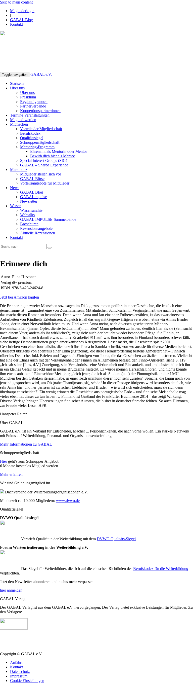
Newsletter (28, 201)
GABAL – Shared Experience (44, 165)
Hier (3, 461)
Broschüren (29, 224)
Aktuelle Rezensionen (37, 233)
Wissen (15, 206)
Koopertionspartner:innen (40, 111)
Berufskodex (30, 133)
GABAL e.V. (41, 74)
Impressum (18, 676)
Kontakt (16, 24)
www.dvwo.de (68, 500)
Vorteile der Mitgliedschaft (41, 129)
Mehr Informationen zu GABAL (26, 444)
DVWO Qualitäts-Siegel (116, 539)
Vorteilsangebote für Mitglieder (44, 183)
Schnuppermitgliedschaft (39, 142)
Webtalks (27, 215)
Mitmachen (19, 124)
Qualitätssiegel (31, 138)
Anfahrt (16, 662)
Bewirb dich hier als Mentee (52, 156)
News (14, 188)
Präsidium (28, 97)
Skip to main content (16, 2)
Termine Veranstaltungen (30, 115)
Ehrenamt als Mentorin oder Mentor (58, 151)
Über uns (17, 88)
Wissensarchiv (31, 210)
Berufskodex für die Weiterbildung (160, 568)
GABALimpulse (33, 197)
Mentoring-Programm (37, 147)
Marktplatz (18, 169)
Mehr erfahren (11, 474)
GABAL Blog (21, 20)
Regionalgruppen (33, 101)
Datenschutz (20, 671)
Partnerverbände (33, 106)
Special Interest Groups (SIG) (43, 160)
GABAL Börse (32, 178)
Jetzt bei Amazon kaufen (19, 297)
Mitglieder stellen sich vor (40, 174)
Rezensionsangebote (36, 228)
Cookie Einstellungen (27, 680)
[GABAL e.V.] (44, 51)
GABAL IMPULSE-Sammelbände (48, 219)
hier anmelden (11, 590)
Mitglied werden (23, 120)
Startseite (17, 83)
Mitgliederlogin (22, 11)
